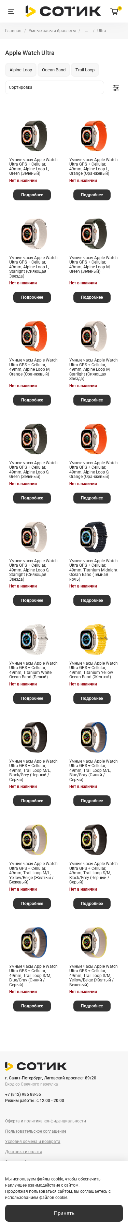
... (86, 30)
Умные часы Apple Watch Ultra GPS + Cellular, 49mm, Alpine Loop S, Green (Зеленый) (33, 470)
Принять (64, 1213)
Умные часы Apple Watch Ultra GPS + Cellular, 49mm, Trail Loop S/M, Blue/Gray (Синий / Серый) (33, 975)
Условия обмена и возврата (32, 1141)
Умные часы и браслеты (52, 30)
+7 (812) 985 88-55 (23, 1094)
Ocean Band (54, 69)
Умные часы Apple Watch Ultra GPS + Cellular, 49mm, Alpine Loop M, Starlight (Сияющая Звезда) (93, 369)
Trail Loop (85, 69)
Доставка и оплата (23, 1151)
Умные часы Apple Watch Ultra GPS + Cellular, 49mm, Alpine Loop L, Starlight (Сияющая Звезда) (33, 267)
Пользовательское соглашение (35, 1131)
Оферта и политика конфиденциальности (45, 1121)
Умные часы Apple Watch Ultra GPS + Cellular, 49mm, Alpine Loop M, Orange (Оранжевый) (33, 367)
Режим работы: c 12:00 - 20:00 (34, 1100)
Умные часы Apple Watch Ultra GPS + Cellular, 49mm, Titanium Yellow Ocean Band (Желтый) (93, 670)
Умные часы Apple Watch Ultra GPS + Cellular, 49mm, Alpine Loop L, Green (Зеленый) (33, 166)
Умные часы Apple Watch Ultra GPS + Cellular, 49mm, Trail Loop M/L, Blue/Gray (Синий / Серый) (93, 770)
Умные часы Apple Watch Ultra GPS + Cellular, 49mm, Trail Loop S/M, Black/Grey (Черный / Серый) (93, 872)
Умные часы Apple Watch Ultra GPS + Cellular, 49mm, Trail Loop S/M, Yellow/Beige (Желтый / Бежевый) (93, 975)
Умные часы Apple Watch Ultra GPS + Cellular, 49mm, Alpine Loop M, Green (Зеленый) (93, 264)
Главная (13, 30)
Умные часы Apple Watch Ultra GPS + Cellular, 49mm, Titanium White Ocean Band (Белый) (33, 670)
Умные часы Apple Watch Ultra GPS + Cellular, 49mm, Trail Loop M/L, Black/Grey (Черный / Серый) (33, 770)
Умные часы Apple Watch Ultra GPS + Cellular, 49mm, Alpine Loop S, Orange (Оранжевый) (93, 470)
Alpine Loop (21, 69)
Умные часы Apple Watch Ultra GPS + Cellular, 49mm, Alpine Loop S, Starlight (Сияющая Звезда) (33, 570)
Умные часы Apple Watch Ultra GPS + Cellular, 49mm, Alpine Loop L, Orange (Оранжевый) (93, 166)
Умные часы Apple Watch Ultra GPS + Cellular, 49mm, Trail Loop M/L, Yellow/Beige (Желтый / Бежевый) (33, 872)
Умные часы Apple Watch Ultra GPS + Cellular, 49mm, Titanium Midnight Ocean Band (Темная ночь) (93, 570)
